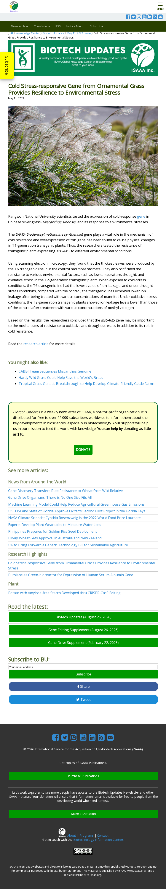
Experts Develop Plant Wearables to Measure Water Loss (54, 524)
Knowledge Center (28, 33)
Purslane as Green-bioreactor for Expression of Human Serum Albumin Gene (70, 574)
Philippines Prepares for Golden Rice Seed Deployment (52, 531)
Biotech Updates (53, 33)
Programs (87, 835)
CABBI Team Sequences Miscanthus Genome (55, 371)
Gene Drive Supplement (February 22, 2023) (83, 642)
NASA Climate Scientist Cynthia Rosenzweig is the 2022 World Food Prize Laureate (74, 517)
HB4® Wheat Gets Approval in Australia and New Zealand (55, 538)
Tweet (85, 699)
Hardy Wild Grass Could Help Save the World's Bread (61, 377)
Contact (103, 835)
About (71, 835)
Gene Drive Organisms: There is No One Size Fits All (50, 497)
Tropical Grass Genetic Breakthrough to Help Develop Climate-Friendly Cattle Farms (87, 383)
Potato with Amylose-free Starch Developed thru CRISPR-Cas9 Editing (64, 592)
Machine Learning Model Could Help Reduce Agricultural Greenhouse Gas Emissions (76, 504)
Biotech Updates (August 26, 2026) (83, 617)
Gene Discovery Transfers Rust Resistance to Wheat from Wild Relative (65, 490)
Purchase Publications (83, 776)
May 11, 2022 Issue (79, 33)
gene (141, 216)
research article (35, 343)
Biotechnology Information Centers (98, 840)
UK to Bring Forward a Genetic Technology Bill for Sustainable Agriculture (68, 545)
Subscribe (7, 65)
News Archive (20, 26)
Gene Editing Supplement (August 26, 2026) (83, 629)
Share (84, 686)
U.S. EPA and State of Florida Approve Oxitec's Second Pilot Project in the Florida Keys (76, 511)
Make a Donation (83, 814)
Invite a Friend (75, 26)
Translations (42, 26)
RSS (58, 26)
